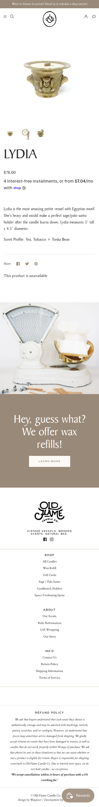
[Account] (84, 16)
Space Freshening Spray (49, 595)
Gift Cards (49, 575)
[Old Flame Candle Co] (49, 19)
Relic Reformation (49, 623)
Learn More (50, 461)
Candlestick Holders (49, 589)
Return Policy (49, 664)
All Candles (50, 561)
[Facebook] (45, 539)
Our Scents (49, 616)
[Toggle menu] (5, 16)
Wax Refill (49, 568)
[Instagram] (51, 539)
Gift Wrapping (49, 630)
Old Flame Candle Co (46, 795)
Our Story (49, 637)
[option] (49, 74)
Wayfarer (35, 800)
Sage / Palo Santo (49, 582)
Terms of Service (49, 678)
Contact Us (50, 657)
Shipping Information (49, 671)
